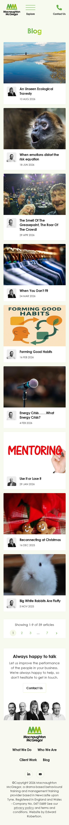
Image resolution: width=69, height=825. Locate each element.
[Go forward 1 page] (56, 633)
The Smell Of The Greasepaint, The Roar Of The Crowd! (39, 225)
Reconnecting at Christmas (40, 540)
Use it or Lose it (30, 478)
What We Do (21, 750)
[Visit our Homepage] (11, 9)
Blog (46, 760)
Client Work (28, 760)
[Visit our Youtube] (40, 774)
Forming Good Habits (36, 352)
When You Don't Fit (34, 291)
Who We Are (47, 750)
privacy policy (24, 808)
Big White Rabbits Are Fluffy (40, 601)
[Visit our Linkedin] (29, 774)
